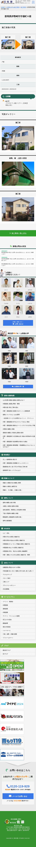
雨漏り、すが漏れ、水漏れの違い (12, 490)
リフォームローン (8, 637)
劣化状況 (7, 528)
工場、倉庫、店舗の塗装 (10, 634)
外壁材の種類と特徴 (8, 429)
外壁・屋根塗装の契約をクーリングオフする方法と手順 (19, 425)
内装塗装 (5, 612)
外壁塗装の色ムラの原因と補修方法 (13, 547)
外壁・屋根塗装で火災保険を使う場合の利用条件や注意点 (19, 437)
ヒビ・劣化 (6, 533)
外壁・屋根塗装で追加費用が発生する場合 (15, 441)
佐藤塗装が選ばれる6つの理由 (11, 567)
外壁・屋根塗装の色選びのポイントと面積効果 (16, 411)
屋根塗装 (5, 608)
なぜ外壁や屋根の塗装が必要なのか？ (14, 400)
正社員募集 (6, 589)
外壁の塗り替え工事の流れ (10, 407)
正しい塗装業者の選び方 (10, 459)
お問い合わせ (18, 323)
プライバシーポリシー (9, 585)
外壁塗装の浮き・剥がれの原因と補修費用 (15, 551)
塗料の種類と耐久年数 (9, 502)
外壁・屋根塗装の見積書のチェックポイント (16, 463)
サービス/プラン (9, 597)
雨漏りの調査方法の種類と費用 (12, 483)
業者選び (7, 455)
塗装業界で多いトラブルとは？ (12, 470)
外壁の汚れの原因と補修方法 (11, 536)
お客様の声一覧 (19, 386)
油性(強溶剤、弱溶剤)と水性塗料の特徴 (14, 510)
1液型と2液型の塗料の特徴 (10, 506)
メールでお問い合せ (19, 796)
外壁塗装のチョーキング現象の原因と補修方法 (16, 544)
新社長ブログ (7, 650)
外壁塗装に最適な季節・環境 (11, 404)
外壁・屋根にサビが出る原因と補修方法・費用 (16, 555)
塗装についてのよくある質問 (11, 414)
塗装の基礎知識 (9, 395)
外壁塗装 (5, 605)
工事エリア (6, 582)
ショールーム (7, 630)
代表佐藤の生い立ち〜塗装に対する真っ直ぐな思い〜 (18, 571)
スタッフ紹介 (7, 578)
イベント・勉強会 (8, 601)
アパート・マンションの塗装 (11, 616)
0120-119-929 (20, 786)
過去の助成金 (7, 627)
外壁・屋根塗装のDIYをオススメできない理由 (16, 422)
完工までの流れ (7, 619)
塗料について (8, 498)
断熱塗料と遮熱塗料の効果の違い (12, 517)
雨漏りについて (9, 478)
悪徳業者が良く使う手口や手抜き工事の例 (15, 466)
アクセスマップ (7, 574)
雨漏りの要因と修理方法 (10, 486)
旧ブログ (5, 654)
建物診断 (5, 623)
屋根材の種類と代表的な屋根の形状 (13, 432)
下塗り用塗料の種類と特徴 (10, 513)
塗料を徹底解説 (7, 520)
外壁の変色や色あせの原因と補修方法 (14, 540)
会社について (8, 563)
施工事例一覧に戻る (19, 233)
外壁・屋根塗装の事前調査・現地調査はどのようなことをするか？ (19, 446)
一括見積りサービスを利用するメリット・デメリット (18, 418)
